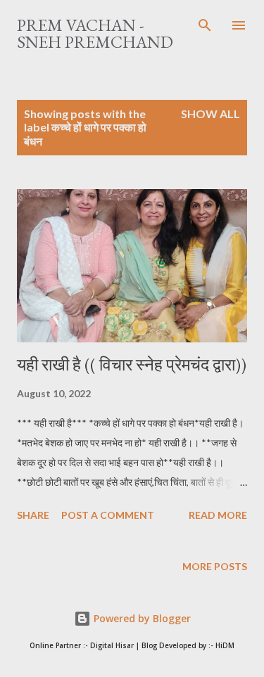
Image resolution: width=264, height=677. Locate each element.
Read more (218, 515)
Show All (210, 113)
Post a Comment (107, 515)
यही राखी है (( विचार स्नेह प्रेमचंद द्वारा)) (131, 364)
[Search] (204, 25)
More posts (214, 566)
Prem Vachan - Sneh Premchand (95, 33)
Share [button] (33, 515)
